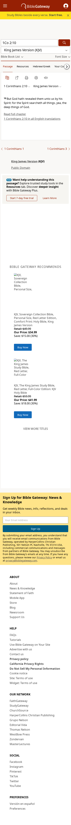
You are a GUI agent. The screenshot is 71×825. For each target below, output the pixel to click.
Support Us (17, 617)
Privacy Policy (44, 557)
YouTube (15, 786)
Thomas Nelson (20, 729)
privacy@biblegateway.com (21, 560)
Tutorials (15, 640)
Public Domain (20, 168)
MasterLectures (20, 744)
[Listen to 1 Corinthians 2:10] (46, 77)
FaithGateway (18, 701)
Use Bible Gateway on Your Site (30, 645)
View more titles (35, 429)
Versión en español (22, 804)
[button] (65, 5)
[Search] (64, 42)
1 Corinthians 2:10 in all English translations (32, 119)
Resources (23, 66)
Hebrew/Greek (41, 66)
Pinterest (16, 771)
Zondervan (17, 739)
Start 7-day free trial (22, 198)
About (14, 583)
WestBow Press (20, 734)
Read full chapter (15, 114)
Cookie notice (18, 673)
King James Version (24, 161)
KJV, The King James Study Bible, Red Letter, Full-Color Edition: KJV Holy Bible (35, 389)
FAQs (13, 635)
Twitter (14, 781)
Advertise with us (21, 649)
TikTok (14, 776)
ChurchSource (19, 710)
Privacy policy (19, 659)
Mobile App (17, 598)
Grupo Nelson (19, 720)
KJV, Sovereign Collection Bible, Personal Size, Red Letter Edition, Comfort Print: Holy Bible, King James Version (35, 319)
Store (13, 603)
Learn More (50, 198)
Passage (8, 66)
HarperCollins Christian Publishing (32, 715)
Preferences (18, 809)
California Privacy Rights (27, 664)
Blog (13, 607)
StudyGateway (19, 705)
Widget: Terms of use (23, 683)
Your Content (62, 66)
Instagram (16, 767)
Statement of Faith (22, 593)
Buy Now (22, 347)
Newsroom (17, 612)
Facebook (16, 762)
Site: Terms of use (21, 678)
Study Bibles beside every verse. (35, 15)
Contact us (17, 654)
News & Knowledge (22, 588)
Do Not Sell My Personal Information (35, 669)
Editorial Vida (18, 725)
